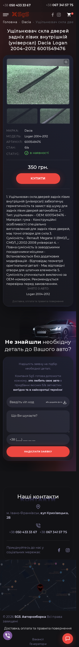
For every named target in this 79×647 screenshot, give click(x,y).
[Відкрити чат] (67, 638)
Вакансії (38, 639)
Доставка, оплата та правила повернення (37, 301)
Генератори (38, 644)
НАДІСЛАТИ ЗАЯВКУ (38, 451)
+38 (17, 5)
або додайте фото (54, 402)
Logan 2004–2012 (38, 294)
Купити (38, 178)
